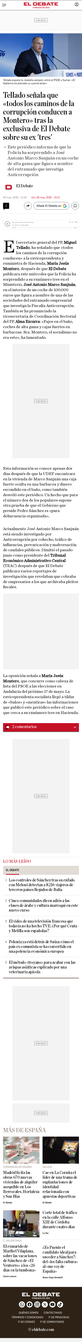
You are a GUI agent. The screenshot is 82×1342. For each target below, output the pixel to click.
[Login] (76, 4)
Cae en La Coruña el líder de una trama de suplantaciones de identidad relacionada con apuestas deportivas (60, 1185)
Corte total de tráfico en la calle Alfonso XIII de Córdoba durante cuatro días (60, 1220)
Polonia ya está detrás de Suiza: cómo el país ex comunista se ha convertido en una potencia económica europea (41, 947)
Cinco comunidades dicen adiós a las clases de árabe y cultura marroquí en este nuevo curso (43, 906)
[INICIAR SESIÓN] (76, 4)
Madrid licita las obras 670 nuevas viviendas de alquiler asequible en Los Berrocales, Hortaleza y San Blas (21, 1185)
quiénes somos (28, 1312)
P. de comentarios (52, 1322)
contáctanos (53, 1312)
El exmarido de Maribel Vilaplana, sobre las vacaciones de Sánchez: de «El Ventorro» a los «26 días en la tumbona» (20, 1258)
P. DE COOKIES (26, 1322)
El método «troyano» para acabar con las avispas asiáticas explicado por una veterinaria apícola (42, 967)
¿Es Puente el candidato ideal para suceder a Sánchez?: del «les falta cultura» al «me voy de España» (60, 1259)
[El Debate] (41, 4)
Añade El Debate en (48, 206)
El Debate (24, 186)
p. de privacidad (59, 1317)
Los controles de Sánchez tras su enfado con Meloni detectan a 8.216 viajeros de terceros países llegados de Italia (42, 885)
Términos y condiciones (27, 1317)
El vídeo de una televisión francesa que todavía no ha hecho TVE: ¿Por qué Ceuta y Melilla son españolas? (43, 926)
